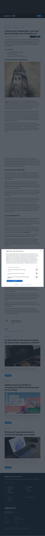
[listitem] (22, 267)
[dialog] (22, 268)
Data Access (22, 284)
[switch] (36, 269)
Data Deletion (16, 284)
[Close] (41, 251)
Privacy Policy (28, 284)
